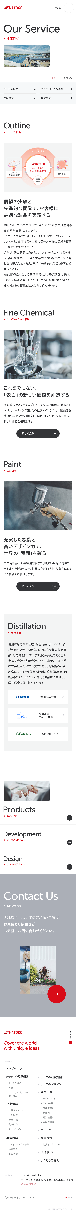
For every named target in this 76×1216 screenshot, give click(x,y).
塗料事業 (9, 98)
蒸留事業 (46, 98)
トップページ (14, 1068)
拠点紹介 (13, 1124)
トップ (54, 78)
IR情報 (45, 1152)
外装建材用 (48, 1117)
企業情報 (12, 1103)
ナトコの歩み (15, 1129)
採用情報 (46, 1138)
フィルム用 (48, 1103)
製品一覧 (46, 1092)
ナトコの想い (15, 1083)
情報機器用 (48, 1108)
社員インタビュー (51, 1144)
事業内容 (12, 1138)
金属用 (46, 1113)
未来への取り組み (17, 1076)
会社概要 (13, 1115)
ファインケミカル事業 (52, 89)
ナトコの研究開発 (52, 1077)
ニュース (46, 1130)
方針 (11, 1088)
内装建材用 (48, 1122)
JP (65, 1197)
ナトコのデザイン (51, 1084)
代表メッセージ (16, 1110)
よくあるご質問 (50, 1160)
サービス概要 (11, 89)
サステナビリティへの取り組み (19, 1094)
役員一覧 (13, 1120)
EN (70, 1197)
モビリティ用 (49, 1098)
